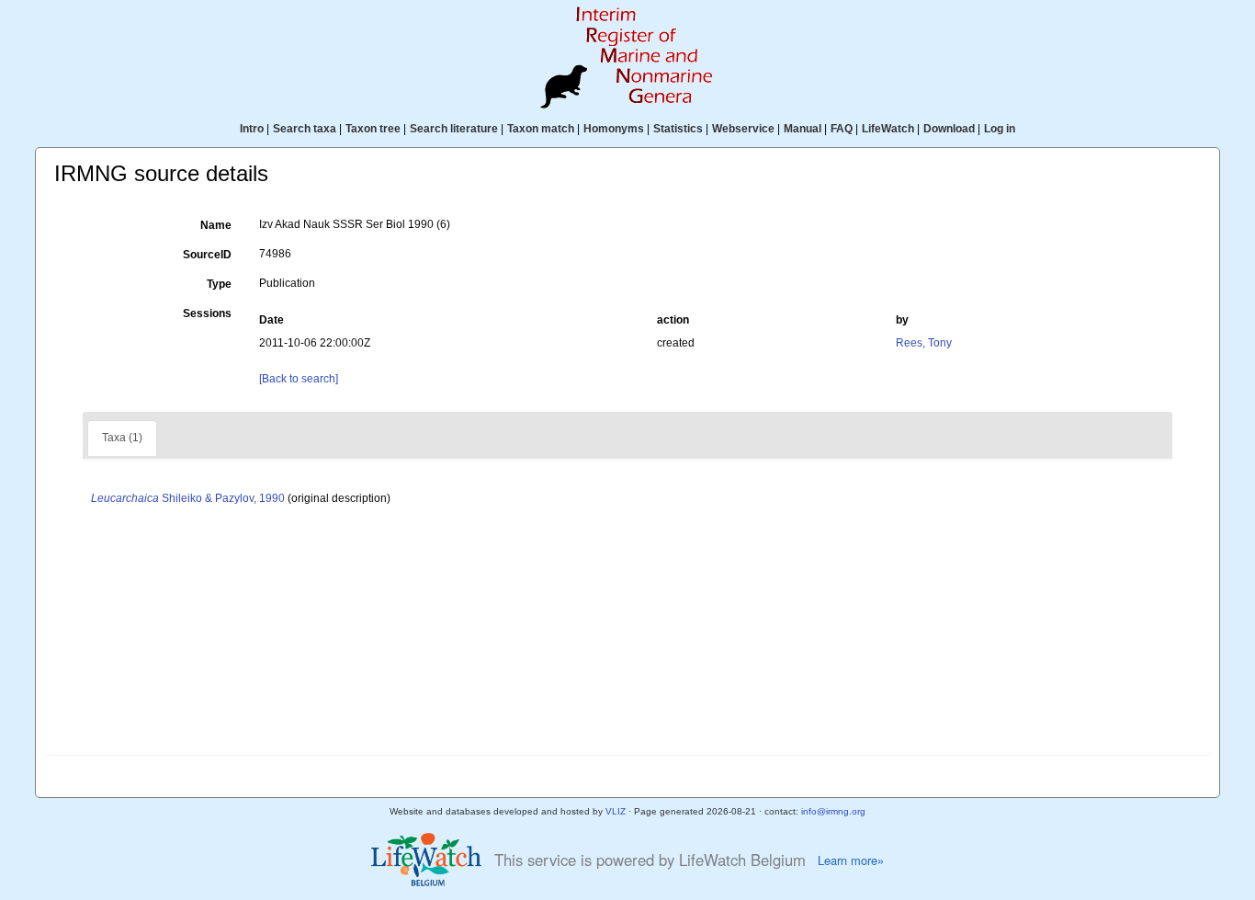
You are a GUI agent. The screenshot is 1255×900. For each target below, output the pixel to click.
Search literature (454, 128)
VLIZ (615, 811)
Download (949, 128)
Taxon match (540, 128)
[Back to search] (298, 378)
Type (219, 284)
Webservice (743, 128)
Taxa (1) (122, 437)
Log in (999, 128)
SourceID (207, 254)
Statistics (678, 128)
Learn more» (851, 860)
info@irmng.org (833, 811)
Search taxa (304, 128)
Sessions (207, 313)
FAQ (842, 128)
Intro (252, 128)
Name (216, 225)
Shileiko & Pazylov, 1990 (188, 498)
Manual (802, 128)
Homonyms (613, 128)
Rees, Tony (924, 342)
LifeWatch (888, 128)
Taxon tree (373, 128)
